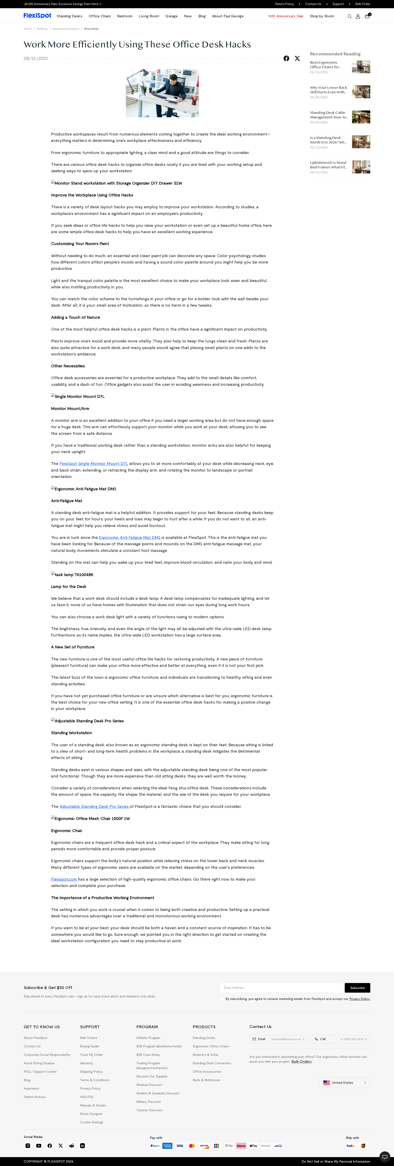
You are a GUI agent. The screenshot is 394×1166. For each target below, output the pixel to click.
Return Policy (284, 4)
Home (28, 28)
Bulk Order (362, 4)
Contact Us (313, 4)
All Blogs (42, 28)
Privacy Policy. (359, 999)
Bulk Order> (302, 1061)
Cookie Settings (91, 1122)
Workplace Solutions (66, 28)
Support (338, 4)
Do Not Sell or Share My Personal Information (336, 1161)
